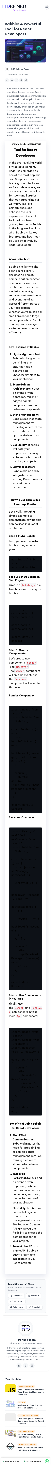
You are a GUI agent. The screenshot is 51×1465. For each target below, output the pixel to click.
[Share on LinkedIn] (11, 80)
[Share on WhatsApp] (21, 80)
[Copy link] (26, 80)
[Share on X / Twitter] (16, 80)
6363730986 (12, 1461)
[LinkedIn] (19, 1365)
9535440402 (33, 1461)
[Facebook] (25, 1365)
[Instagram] (32, 1365)
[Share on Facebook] (7, 80)
